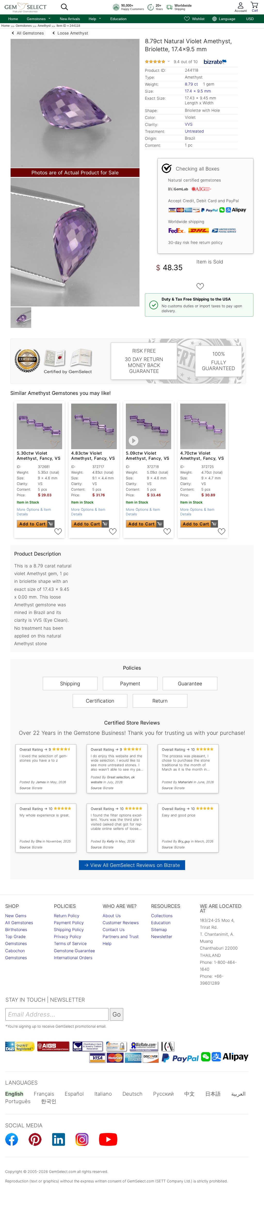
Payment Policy (69, 922)
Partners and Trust (121, 936)
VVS (189, 124)
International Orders (73, 957)
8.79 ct (192, 84)
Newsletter (161, 936)
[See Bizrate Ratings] (215, 61)
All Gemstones (19, 922)
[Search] (64, 7)
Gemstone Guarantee (74, 950)
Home (13, 19)
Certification (100, 701)
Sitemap (159, 929)
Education (118, 19)
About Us (112, 915)
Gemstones (39, 18)
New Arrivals (70, 19)
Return (160, 701)
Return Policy (66, 915)
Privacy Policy (67, 936)
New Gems (15, 915)
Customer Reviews (121, 922)
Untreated (194, 131)
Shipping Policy (69, 929)
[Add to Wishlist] (200, 286)
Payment (130, 683)
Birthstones (16, 929)
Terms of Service (70, 943)
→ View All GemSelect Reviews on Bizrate (132, 865)
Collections (161, 915)
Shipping (70, 683)
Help (95, 18)
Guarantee (190, 683)
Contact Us (114, 929)
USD (250, 19)
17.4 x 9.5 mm (198, 91)
